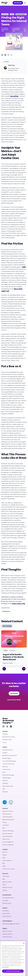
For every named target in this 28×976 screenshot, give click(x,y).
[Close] (24, 943)
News (3, 857)
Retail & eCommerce (7, 811)
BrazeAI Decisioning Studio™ (9, 755)
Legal (3, 866)
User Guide (5, 900)
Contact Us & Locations (8, 869)
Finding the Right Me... (21, 14)
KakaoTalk (5, 791)
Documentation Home (8, 897)
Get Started (18, 3)
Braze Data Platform (7, 750)
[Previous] (4, 668)
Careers (4, 855)
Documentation (6, 895)
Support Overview (7, 931)
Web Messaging (6, 777)
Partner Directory (6, 916)
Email (3, 772)
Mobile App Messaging (8, 775)
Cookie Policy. (5, 967)
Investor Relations (7, 860)
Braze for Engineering (7, 844)
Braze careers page (18, 603)
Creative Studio (6, 769)
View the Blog (7, 626)
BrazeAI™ (4, 752)
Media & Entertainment (8, 819)
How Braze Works (7, 739)
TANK (24, 267)
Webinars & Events (7, 887)
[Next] (24, 668)
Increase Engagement (7, 842)
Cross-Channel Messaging (9, 761)
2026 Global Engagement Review (10, 923)
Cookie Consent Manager (13, 971)
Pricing (4, 742)
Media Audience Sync (8, 786)
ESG (3, 863)
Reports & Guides (7, 882)
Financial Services (7, 814)
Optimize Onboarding (7, 830)
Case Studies (5, 876)
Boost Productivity (7, 833)
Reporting (4, 766)
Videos (4, 884)
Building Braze (6, 611)
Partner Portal (6, 913)
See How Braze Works (14, 700)
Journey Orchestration (8, 764)
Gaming (4, 822)
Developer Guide (6, 903)
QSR (3, 828)
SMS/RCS (5, 780)
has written (14, 96)
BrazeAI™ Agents (6, 758)
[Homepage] (4, 2)
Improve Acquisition (7, 836)
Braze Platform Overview (8, 737)
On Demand (5, 825)
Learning (4, 890)
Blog (12, 14)
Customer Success (7, 936)
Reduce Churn (6, 839)
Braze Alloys (5, 910)
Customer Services (7, 934)
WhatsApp (5, 783)
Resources (5, 14)
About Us (4, 852)
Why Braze (5, 734)
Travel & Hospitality (7, 816)
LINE (3, 789)
